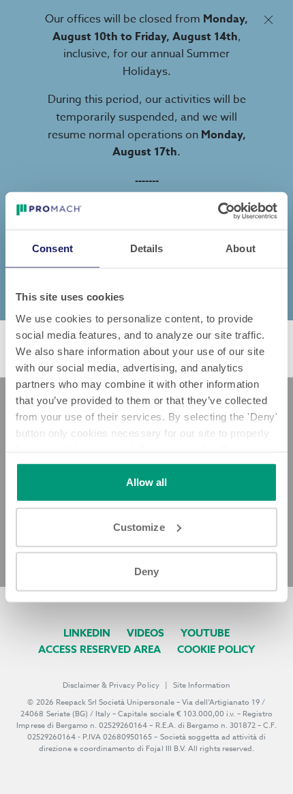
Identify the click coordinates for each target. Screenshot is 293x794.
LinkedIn (86, 633)
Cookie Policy (216, 649)
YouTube (205, 633)
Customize (139, 526)
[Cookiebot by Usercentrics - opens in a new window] (217, 210)
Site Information (201, 685)
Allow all (147, 482)
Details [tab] (147, 248)
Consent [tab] (52, 248)
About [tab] (241, 248)
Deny (146, 571)
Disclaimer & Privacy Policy (111, 685)
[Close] (268, 19)
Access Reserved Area (99, 649)
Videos (145, 633)
